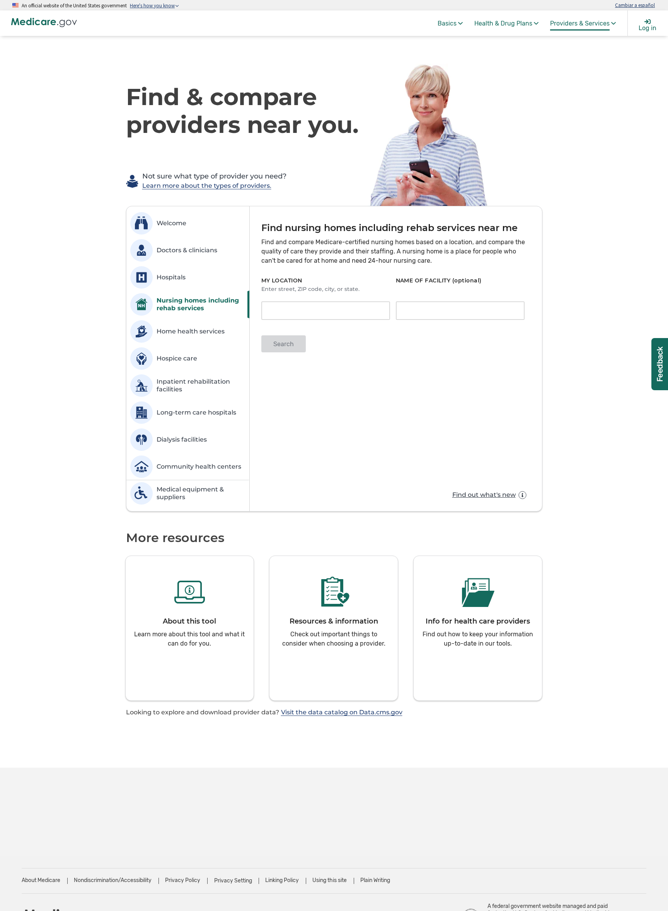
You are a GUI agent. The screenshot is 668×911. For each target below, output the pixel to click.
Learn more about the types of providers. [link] (206, 185)
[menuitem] (450, 23)
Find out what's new (484, 494)
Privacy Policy (182, 880)
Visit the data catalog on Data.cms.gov (341, 712)
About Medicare (41, 880)
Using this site (329, 880)
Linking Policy (282, 880)
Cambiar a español (635, 5)
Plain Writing (375, 880)
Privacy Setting (233, 881)
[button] (189, 628)
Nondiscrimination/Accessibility (113, 880)
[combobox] (323, 311)
